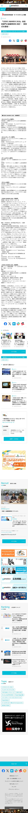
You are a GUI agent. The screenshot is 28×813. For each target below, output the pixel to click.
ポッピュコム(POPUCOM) (7, 695)
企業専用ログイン (13, 808)
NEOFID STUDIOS (5, 705)
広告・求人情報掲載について (14, 778)
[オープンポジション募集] (14, 14)
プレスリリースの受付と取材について (14, 781)
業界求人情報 (19, 9)
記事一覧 (3, 9)
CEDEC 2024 (19, 692)
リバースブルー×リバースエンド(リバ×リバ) (11, 697)
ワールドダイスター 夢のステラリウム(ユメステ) (12, 702)
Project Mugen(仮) (19, 695)
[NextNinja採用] (14, 722)
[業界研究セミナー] (14, 460)
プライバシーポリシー (14, 789)
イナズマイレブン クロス (7, 687)
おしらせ (14, 786)
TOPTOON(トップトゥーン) (8, 692)
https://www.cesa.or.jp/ (7, 422)
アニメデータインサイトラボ (8, 689)
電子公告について (14, 784)
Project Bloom (5, 700)
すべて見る (14, 351)
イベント (4, 18)
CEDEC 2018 (4, 34)
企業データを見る (14, 439)
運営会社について (14, 776)
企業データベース (10, 9)
